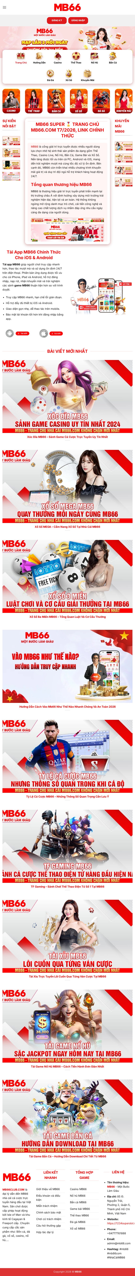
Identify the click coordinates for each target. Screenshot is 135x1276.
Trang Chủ (21, 62)
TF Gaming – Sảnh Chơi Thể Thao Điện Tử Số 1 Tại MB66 (67, 886)
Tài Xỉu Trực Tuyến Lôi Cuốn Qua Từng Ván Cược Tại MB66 (67, 976)
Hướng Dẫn (39, 62)
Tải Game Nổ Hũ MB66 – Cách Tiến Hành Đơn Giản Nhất (67, 1066)
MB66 (34, 146)
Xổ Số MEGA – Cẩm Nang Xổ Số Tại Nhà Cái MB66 (67, 526)
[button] (4, 7)
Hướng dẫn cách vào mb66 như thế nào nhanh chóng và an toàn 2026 (67, 706)
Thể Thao (76, 62)
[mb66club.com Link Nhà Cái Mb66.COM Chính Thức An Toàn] (67, 7)
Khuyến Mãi (87, 80)
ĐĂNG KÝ (57, 20)
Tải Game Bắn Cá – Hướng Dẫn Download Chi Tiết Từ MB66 (67, 1156)
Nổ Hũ (94, 62)
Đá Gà (50, 80)
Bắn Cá (113, 62)
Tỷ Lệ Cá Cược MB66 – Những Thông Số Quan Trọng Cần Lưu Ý (67, 796)
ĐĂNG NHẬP (78, 20)
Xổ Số (69, 80)
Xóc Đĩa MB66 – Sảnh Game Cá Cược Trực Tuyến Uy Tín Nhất (67, 437)
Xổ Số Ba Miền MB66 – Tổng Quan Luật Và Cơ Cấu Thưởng (67, 616)
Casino (58, 62)
